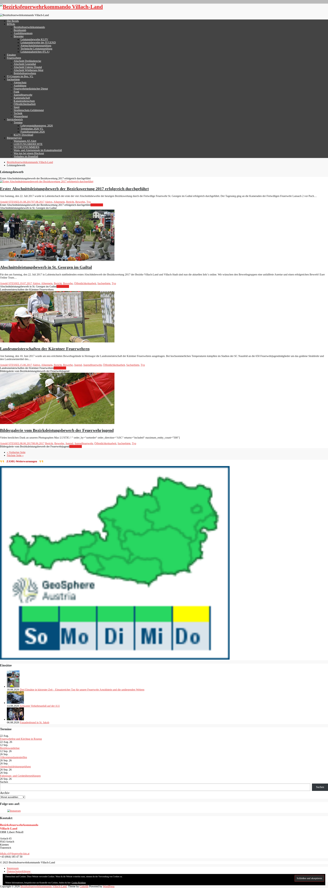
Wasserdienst (21, 116)
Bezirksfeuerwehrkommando (29, 27)
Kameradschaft (22, 97)
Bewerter (19, 36)
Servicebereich (15, 119)
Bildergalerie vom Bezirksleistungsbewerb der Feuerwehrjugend (57, 430)
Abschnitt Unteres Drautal (28, 67)
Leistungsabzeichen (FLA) (34, 51)
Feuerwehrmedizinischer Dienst (31, 88)
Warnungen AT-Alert (25, 141)
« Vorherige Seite (16, 452)
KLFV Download (23, 134)
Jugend (78, 364)
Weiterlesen (97, 204)
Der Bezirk (13, 20)
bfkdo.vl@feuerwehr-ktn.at (14, 853)
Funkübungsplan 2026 (32, 131)
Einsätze (11, 54)
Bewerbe (80, 201)
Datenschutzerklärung (18, 871)
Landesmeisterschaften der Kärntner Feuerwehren (45, 349)
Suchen (4, 781)
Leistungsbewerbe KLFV (34, 39)
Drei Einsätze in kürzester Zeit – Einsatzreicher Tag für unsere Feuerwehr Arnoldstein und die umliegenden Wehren (82, 689)
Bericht (70, 201)
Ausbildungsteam (23, 33)
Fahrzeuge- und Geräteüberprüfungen (20, 775)
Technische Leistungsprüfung (36, 48)
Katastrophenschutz (24, 101)
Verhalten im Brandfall (26, 156)
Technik (18, 113)
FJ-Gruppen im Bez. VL (20, 76)
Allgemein (59, 201)
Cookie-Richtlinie (79, 883)
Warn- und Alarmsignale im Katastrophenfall (38, 150)
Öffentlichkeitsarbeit (25, 104)
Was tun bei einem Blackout (29, 153)
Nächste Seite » (15, 455)
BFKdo (11, 24)
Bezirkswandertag (9, 748)
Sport (16, 107)
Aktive (48, 201)
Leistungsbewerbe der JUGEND (38, 42)
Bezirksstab (20, 30)
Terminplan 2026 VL (31, 128)
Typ (88, 201)
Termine (18, 122)
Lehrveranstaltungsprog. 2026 (36, 125)
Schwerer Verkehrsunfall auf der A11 (40, 705)
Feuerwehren (14, 57)
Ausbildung (20, 85)
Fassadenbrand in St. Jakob (34, 722)
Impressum (13, 868)
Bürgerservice (14, 137)
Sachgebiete (13, 79)
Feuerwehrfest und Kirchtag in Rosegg (21, 738)
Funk (16, 91)
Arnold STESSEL (10, 201)
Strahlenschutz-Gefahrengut (29, 110)
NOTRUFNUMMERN (26, 147)
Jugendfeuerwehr (23, 94)
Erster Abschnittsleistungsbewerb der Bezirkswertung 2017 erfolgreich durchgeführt (74, 189)
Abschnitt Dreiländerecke (27, 60)
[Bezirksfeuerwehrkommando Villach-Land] (51, 7)
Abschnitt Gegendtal (25, 64)
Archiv (5, 793)
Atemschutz (20, 82)
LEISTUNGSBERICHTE (28, 144)
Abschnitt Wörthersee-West (28, 70)
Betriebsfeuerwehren (25, 73)
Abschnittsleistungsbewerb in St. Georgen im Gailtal (46, 267)
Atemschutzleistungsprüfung (35, 45)
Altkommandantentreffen (13, 757)
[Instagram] (14, 810)
